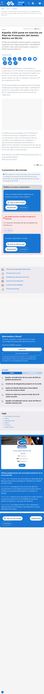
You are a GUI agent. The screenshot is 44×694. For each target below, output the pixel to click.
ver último (8, 231)
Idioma (38, 29)
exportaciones (10, 421)
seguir (22, 465)
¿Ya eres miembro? (22, 353)
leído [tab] (12, 373)
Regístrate (11, 207)
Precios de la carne (13, 273)
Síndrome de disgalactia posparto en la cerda (23, 384)
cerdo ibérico (9, 427)
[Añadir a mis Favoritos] (5, 63)
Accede (23, 207)
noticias (7, 425)
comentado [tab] (32, 373)
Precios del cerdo (12, 289)
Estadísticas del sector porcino (17, 277)
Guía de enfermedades (14, 285)
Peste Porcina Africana (14, 281)
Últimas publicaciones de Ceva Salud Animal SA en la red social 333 (21, 474)
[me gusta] (16, 63)
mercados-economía (12, 416)
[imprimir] (10, 63)
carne (7, 418)
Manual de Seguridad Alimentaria (18, 269)
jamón (7, 423)
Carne (3, 29)
